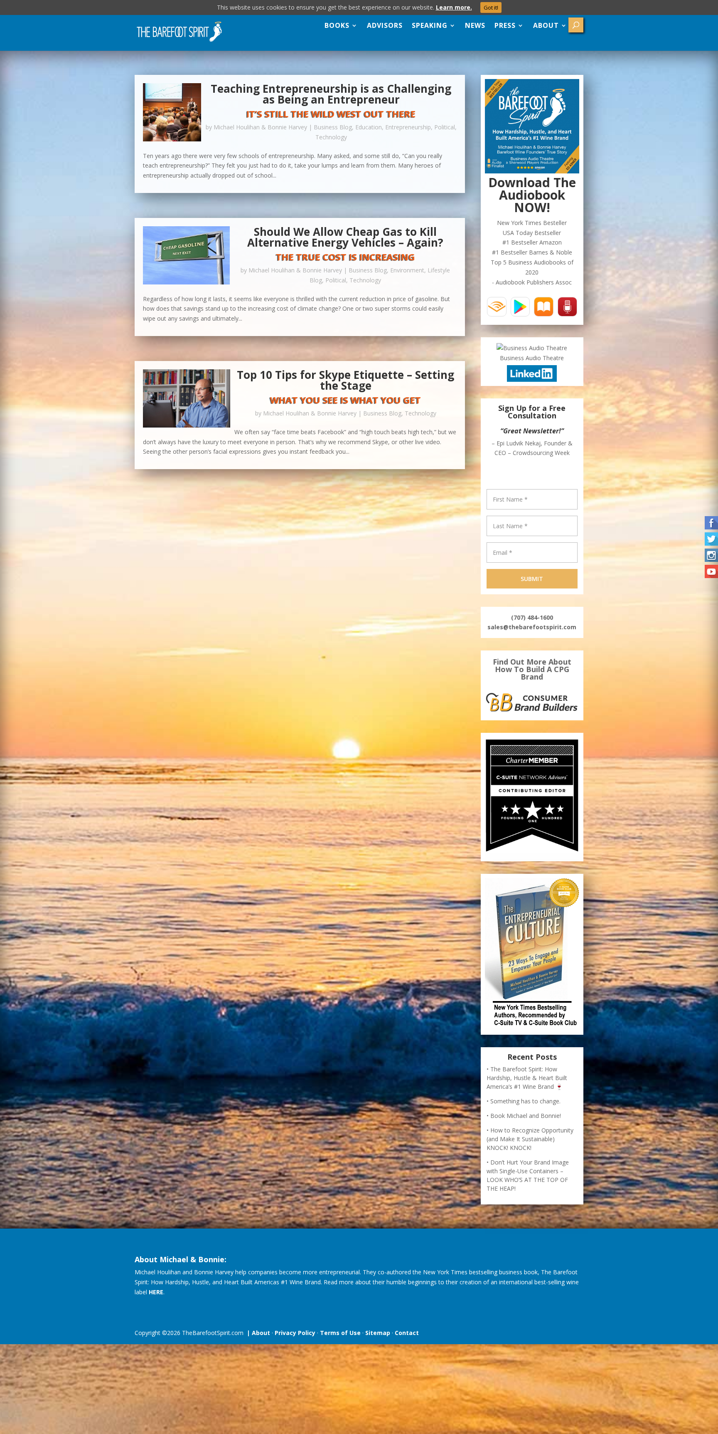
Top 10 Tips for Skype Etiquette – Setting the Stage (345, 380)
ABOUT (546, 25)
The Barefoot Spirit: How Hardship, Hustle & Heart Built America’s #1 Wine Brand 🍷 (527, 1077)
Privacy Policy (295, 1333)
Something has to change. (525, 1101)
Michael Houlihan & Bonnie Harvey (260, 127)
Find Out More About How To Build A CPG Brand (532, 669)
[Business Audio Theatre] (532, 348)
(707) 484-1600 (532, 617)
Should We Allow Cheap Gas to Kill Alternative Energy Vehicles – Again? (345, 237)
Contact (407, 1333)
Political (444, 127)
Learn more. (454, 7)
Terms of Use (340, 1333)
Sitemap (377, 1333)
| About (256, 1333)
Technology (331, 137)
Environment (407, 270)
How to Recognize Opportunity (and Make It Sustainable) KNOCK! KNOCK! (530, 1139)
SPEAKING (430, 25)
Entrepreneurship (408, 127)
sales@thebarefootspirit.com (531, 627)
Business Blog (333, 127)
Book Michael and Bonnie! (525, 1116)
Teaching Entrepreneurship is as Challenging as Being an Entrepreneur (331, 94)
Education (368, 127)
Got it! (491, 7)
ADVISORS (385, 25)
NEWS (475, 25)
